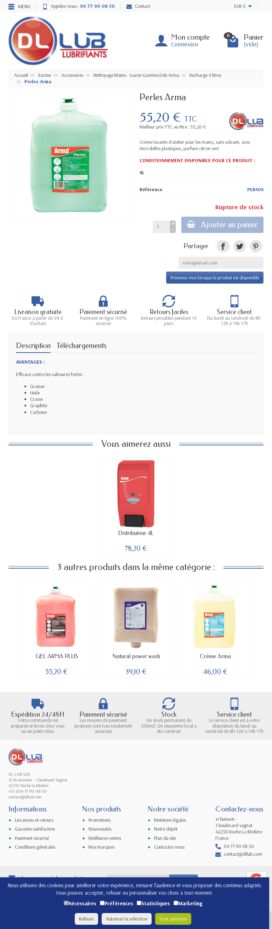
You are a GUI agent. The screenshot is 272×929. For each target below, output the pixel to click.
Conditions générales (35, 847)
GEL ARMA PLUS (56, 656)
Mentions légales (170, 820)
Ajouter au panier (229, 224)
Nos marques (101, 847)
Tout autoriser (173, 919)
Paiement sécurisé (32, 838)
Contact (142, 6)
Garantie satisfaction (35, 829)
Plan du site (165, 838)
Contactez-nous (169, 847)
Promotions (99, 820)
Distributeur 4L (136, 533)
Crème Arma (215, 656)
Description (33, 345)
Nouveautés (100, 829)
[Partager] (223, 246)
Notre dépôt (165, 829)
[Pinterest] (256, 246)
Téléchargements (81, 345)
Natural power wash (136, 656)
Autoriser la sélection (126, 919)
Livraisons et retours (34, 820)
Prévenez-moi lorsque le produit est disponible (214, 277)
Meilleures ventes (105, 838)
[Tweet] (239, 246)
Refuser (86, 919)
